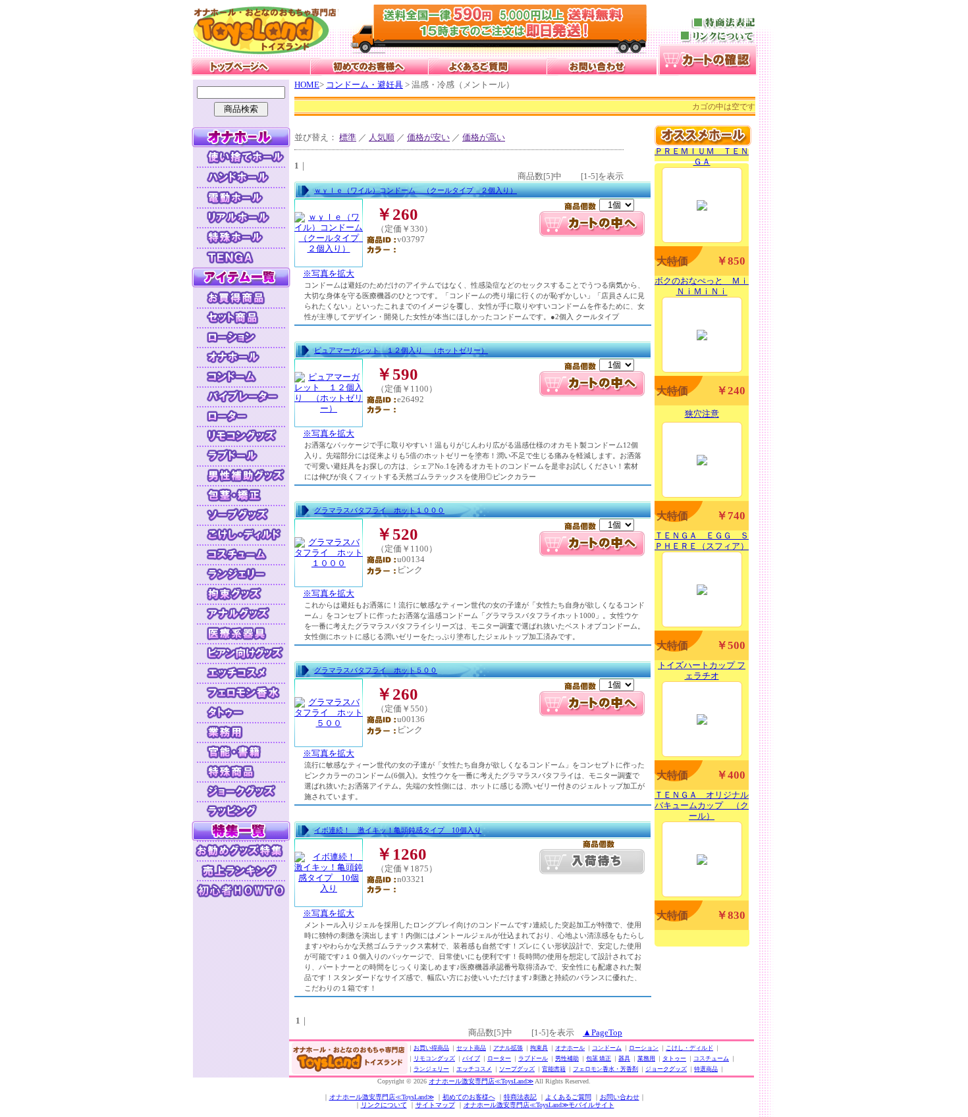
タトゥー (674, 1058)
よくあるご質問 (568, 1097)
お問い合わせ (619, 1097)
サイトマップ (435, 1104)
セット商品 (471, 1048)
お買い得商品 (431, 1048)
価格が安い (428, 137)
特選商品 (706, 1069)
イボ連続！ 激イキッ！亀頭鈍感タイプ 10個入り (397, 830)
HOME (306, 85)
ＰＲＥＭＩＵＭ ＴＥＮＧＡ (702, 156)
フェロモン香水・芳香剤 (605, 1069)
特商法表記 (520, 1097)
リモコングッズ (434, 1058)
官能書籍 (554, 1069)
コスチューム (711, 1058)
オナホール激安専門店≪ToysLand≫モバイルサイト (539, 1104)
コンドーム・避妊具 (364, 85)
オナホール (570, 1048)
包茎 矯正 (598, 1058)
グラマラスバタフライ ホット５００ (375, 670)
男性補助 (567, 1058)
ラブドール (533, 1058)
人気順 (381, 137)
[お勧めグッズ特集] (241, 849)
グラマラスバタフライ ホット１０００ (379, 510)
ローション (644, 1048)
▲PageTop (602, 1032)
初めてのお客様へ (469, 1097)
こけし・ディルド (689, 1048)
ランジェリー (431, 1069)
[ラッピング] (241, 811)
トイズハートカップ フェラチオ (701, 670)
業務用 (646, 1058)
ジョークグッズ (666, 1069)
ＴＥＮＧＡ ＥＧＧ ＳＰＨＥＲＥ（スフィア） (702, 541)
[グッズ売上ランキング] (241, 869)
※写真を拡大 (328, 273)
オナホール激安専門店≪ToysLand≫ (481, 1081)
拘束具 (539, 1048)
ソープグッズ (517, 1069)
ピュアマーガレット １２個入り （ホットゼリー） (401, 350)
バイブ (471, 1058)
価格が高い (483, 137)
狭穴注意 (702, 414)
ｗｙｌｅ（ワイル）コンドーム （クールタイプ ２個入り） (415, 190)
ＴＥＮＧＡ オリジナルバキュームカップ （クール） (702, 805)
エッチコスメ (474, 1069)
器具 (624, 1058)
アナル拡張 (508, 1048)
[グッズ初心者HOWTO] (241, 889)
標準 (347, 137)
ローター (499, 1058)
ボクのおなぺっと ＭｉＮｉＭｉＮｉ (702, 286)
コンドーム (607, 1048)
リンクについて (384, 1104)
